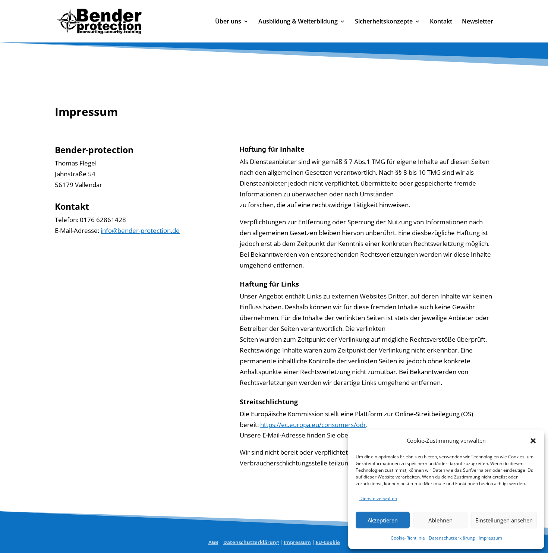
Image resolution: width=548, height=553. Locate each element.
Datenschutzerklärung (452, 538)
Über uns (228, 22)
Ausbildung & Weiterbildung (298, 22)
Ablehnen (440, 520)
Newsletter (477, 22)
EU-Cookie (328, 542)
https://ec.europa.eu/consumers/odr (313, 424)
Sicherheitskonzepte (384, 22)
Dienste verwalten (378, 498)
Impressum (490, 538)
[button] (533, 441)
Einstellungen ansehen (504, 520)
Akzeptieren (383, 520)
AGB (213, 542)
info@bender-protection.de (140, 230)
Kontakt (441, 22)
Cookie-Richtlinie (408, 538)
